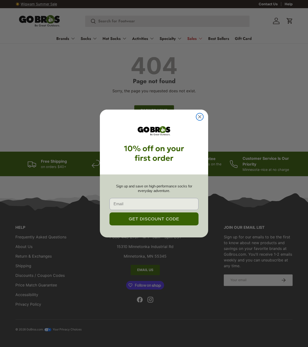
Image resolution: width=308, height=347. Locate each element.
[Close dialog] (199, 116)
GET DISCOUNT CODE (154, 219)
